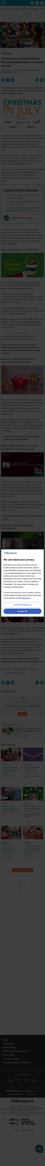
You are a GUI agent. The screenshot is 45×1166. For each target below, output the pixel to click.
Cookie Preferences (22, 604)
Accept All (22, 611)
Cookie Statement (23, 598)
